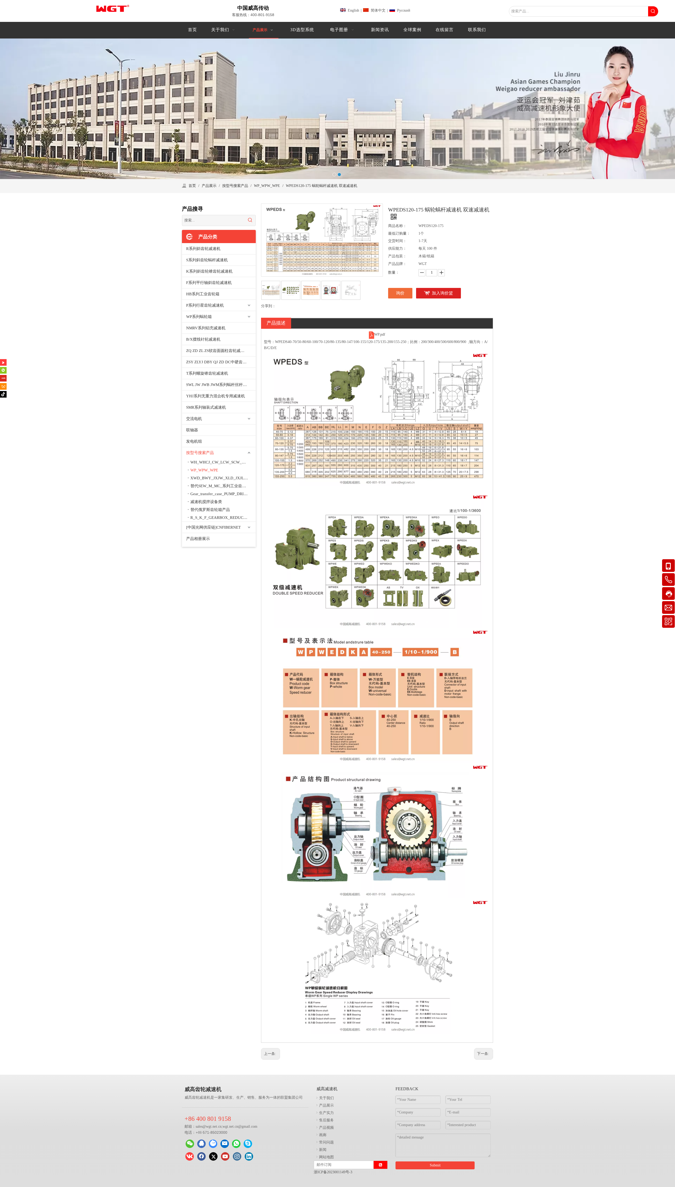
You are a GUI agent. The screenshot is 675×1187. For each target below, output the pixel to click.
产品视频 (326, 1127)
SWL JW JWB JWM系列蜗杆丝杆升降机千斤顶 (221, 385)
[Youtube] (225, 1156)
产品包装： (397, 256)
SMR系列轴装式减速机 (206, 407)
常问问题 (326, 1142)
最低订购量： (399, 233)
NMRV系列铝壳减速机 (205, 328)
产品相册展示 (198, 539)
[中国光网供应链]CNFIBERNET (213, 527)
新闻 (322, 1149)
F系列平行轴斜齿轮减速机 (209, 283)
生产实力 (326, 1112)
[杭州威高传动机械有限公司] (213, 1144)
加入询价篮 (442, 293)
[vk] (189, 1156)
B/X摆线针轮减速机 (203, 339)
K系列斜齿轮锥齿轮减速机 (209, 271)
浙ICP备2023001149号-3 (333, 1172)
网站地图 (326, 1156)
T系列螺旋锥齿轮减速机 (207, 373)
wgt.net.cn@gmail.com (240, 1126)
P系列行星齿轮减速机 (205, 305)
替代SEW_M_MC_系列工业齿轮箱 (220, 486)
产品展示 (326, 1105)
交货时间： (397, 241)
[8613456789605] (236, 1144)
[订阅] (380, 1165)
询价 (400, 293)
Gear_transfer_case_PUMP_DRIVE (219, 494)
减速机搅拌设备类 (206, 502)
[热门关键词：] (653, 11)
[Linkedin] (249, 1156)
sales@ (201, 1126)
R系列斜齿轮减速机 (203, 249)
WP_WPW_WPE (204, 470)
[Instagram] (237, 1156)
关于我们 (326, 1097)
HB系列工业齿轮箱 (202, 294)
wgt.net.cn (213, 1126)
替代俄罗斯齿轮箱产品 (210, 510)
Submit (435, 1165)
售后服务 (326, 1119)
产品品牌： (397, 264)
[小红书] (3, 378)
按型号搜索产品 (200, 453)
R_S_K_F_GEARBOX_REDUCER (219, 517)
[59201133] (201, 1144)
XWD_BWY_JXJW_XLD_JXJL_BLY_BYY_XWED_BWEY (223, 478)
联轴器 (192, 430)
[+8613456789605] (248, 1144)
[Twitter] (213, 1156)
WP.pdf (379, 334)
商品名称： (397, 226)
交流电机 (194, 419)
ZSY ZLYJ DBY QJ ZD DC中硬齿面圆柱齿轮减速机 (221, 362)
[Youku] (3, 362)
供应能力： (397, 248)
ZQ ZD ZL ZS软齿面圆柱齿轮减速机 (217, 351)
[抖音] (3, 394)
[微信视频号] (3, 386)
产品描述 (276, 323)
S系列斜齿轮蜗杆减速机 (207, 260)
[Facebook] (201, 1156)
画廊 (322, 1134)
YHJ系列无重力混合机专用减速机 (215, 396)
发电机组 (194, 441)
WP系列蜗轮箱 (199, 317)
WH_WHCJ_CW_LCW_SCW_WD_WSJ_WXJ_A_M (223, 462)
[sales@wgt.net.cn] (224, 1144)
